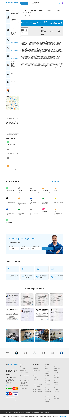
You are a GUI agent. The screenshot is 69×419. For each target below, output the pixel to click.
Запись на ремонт (9, 5)
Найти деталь (46, 248)
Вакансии (35, 372)
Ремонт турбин (13, 61)
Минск (46, 394)
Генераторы (22, 368)
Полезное (35, 375)
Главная (22, 15)
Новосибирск (57, 366)
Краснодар (47, 393)
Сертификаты (36, 381)
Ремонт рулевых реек (24, 380)
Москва (47, 366)
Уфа (55, 393)
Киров (46, 386)
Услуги (16, 5)
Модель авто (23, 246)
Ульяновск (56, 391)
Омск (55, 370)
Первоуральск (57, 375)
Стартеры (22, 366)
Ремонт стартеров (14, 13)
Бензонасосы (23, 370)
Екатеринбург (48, 377)
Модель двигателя (35, 246)
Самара (56, 382)
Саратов (56, 384)
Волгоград (47, 373)
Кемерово (47, 384)
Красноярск (48, 391)
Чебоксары (56, 394)
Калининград (48, 380)
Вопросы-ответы (36, 370)
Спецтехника (13, 21)
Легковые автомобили (13, 15)
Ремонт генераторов (24, 373)
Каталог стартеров (37, 382)
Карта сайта (35, 377)
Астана (47, 371)
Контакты (24, 3)
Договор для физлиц (37, 391)
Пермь (55, 373)
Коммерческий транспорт (13, 20)
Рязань (55, 380)
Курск (46, 387)
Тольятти (56, 386)
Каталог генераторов (37, 384)
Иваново (47, 378)
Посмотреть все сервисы (11, 173)
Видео (34, 373)
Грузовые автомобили (13, 18)
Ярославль (56, 398)
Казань (46, 382)
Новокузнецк (57, 368)
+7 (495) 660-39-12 (54, 3)
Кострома (47, 389)
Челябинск (56, 396)
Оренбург (56, 372)
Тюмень (56, 389)
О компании (21, 5)
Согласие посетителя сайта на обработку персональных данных (37, 412)
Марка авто (11, 246)
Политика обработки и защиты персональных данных (15, 412)
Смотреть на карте (56, 181)
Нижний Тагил (48, 399)
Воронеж (47, 375)
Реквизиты (35, 379)
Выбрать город (44, 3)
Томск (55, 387)
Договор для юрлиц (37, 389)
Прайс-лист (35, 368)
